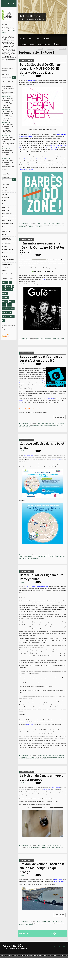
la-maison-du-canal (38, 847)
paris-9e (43, 556)
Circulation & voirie (7, 191)
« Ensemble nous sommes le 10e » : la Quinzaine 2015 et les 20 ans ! (42, 247)
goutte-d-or (5, 297)
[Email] (13, 3)
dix (38, 38)
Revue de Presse (44, 44)
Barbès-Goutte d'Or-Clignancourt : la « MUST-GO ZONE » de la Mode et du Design (40, 68)
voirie (9, 305)
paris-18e (4, 301)
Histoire (4, 235)
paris (20, 225)
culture (4, 316)
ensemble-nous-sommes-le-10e (33, 339)
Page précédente (24, 933)
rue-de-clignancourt (42, 225)
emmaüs (57, 556)
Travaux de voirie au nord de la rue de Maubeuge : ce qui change (42, 868)
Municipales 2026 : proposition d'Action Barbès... (9, 139)
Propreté (4, 256)
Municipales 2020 (7, 243)
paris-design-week (53, 225)
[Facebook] (3, 3)
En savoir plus (4, 956)
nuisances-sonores (34, 758)
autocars (57, 923)
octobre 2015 (62, 49)
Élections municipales (8, 220)
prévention (11, 316)
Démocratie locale (7, 213)
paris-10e (4, 282)
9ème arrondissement (8, 308)
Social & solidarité (7, 264)
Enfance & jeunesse (7, 223)
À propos (57, 44)
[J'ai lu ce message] (66, 955)
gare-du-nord (38, 923)
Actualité (4, 187)
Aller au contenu (5, 1)
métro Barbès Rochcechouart (6, 238)
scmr (10, 312)
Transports (5, 267)
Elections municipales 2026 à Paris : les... (8, 88)
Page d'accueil (51, 49)
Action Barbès (30, 16)
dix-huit (46, 38)
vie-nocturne (52, 757)
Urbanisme (5, 270)
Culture (4, 200)
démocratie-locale (40, 425)
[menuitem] (22, 37)
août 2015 (40, 49)
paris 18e (4, 293)
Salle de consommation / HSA (8, 260)
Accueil (22, 38)
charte (58, 757)
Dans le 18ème (6, 210)
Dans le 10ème (6, 207)
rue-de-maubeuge (50, 923)
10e (3, 320)
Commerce (5, 194)
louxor (8, 286)
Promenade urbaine (7, 252)
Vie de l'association (27, 44)
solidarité (52, 556)
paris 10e (12, 301)
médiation (26, 758)
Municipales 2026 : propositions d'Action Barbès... (8, 100)
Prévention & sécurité (8, 249)
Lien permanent (25, 223)
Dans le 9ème (6, 204)
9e (13, 286)
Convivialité (5, 197)
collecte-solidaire (24, 558)
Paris (3, 286)
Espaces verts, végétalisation (6, 230)
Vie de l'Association (7, 274)
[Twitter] (8, 3)
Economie (5, 217)
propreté (4, 312)
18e (10, 282)
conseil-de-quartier (7, 290)
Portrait (4, 246)
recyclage (62, 556)
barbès (4, 305)
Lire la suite (59, 417)
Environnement (6, 226)
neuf (31, 38)
